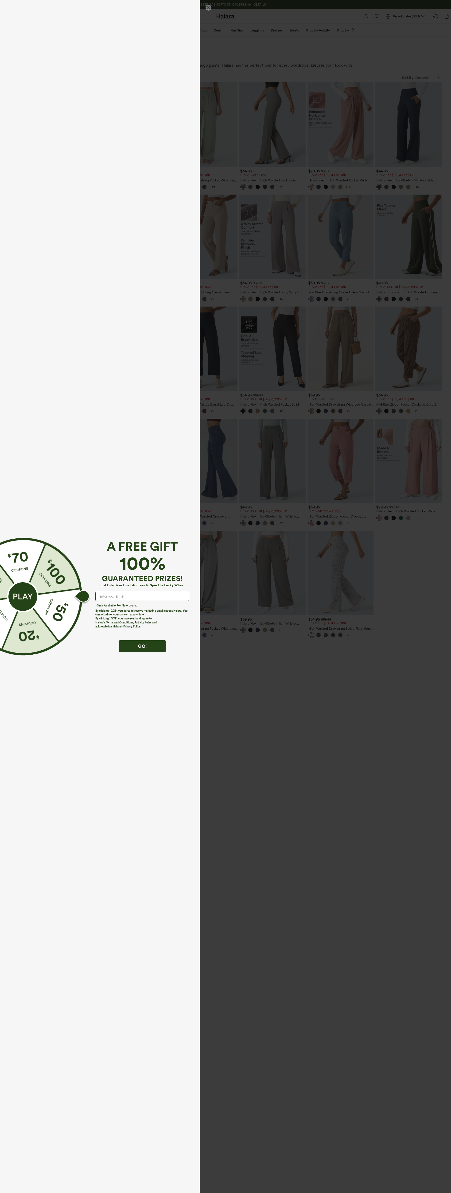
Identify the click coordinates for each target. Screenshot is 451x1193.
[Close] (208, 8)
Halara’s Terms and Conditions (114, 622)
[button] (23, 596)
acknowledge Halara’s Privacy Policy (117, 626)
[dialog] (225, 596)
